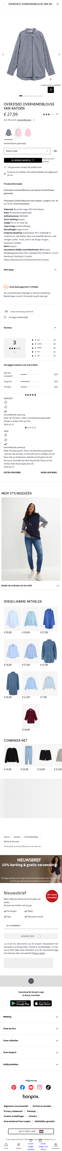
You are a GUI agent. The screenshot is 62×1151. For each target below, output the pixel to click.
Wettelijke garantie (45, 1121)
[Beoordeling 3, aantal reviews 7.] (48, 114)
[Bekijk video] (51, 79)
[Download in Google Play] (20, 1003)
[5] (34, 95)
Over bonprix (9, 1052)
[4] (31, 95)
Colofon (33, 1116)
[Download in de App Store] (43, 1003)
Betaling (7, 1016)
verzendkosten (24, 120)
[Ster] (26, 395)
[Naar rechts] (59, 54)
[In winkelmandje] (51, 90)
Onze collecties (10, 1040)
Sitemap (31, 1111)
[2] (24, 95)
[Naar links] (3, 54)
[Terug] (4, 4)
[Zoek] (57, 4)
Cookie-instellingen (14, 1116)
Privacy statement (13, 1111)
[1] (20, 95)
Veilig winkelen (10, 1064)
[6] (37, 95)
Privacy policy (38, 953)
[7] (41, 95)
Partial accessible (42, 1106)
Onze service (9, 1028)
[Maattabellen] (55, 151)
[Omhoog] (31, 981)
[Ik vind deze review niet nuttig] (6, 407)
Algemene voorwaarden (16, 1106)
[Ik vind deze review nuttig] (6, 402)
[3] (27, 95)
